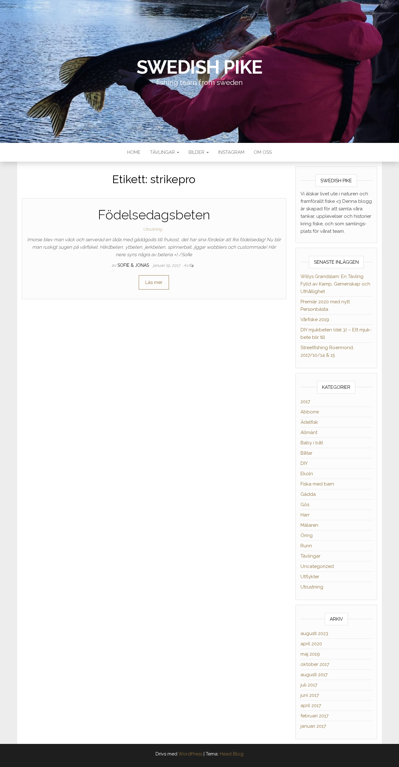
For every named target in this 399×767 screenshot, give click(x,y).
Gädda (308, 494)
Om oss (263, 152)
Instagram (231, 152)
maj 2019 (310, 654)
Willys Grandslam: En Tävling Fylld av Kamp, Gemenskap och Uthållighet (335, 284)
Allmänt (308, 432)
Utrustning (152, 229)
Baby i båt (311, 443)
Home (134, 152)
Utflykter (309, 576)
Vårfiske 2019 (314, 319)
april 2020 (311, 644)
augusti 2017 (314, 674)
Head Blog (231, 754)
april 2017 (310, 705)
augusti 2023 (314, 633)
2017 (305, 401)
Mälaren (309, 525)
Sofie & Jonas (134, 265)
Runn (306, 546)
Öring (306, 535)
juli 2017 (308, 685)
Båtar (306, 453)
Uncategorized (317, 566)
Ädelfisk (309, 422)
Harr (305, 515)
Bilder (197, 152)
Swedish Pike (200, 67)
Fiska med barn (317, 484)
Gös (304, 504)
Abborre (309, 412)
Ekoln (306, 473)
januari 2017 (313, 726)
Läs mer (153, 282)
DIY (304, 463)
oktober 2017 (314, 664)
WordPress (190, 754)
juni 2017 (309, 695)
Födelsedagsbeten (154, 214)
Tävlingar (163, 152)
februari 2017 (314, 716)
